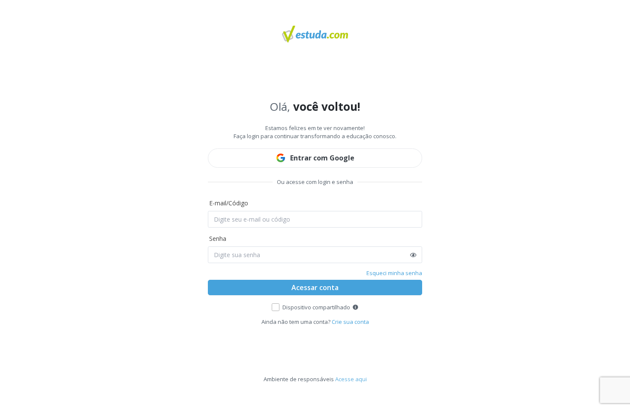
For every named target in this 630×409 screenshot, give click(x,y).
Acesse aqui (351, 379)
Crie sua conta (350, 322)
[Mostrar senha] (413, 255)
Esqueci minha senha (394, 273)
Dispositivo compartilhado (316, 307)
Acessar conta (315, 287)
